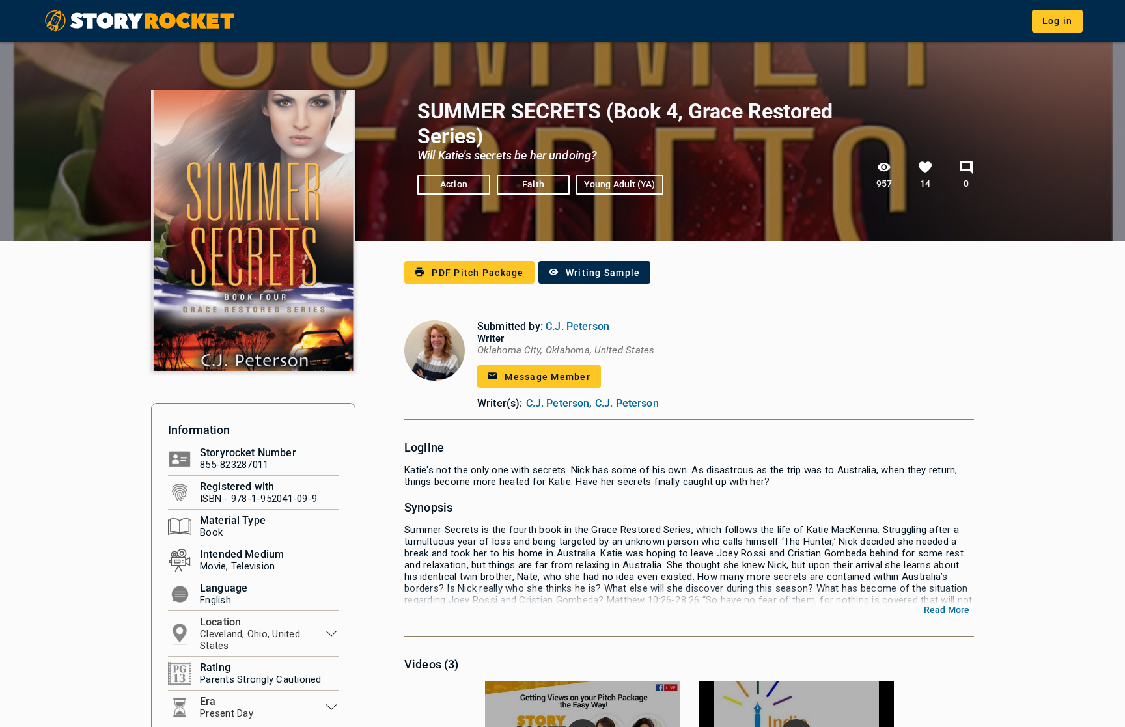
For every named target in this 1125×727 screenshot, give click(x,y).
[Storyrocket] (140, 21)
